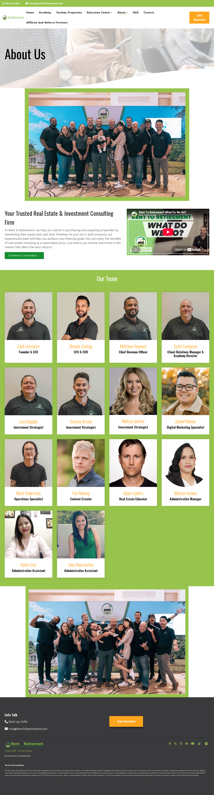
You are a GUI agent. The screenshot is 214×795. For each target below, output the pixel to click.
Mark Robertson (28, 493)
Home (30, 12)
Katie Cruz (28, 564)
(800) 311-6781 (18, 721)
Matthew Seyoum (133, 346)
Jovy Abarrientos (80, 564)
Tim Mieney (81, 493)
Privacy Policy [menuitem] (24, 750)
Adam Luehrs (133, 493)
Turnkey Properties (69, 12)
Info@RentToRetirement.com (46, 3)
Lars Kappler (28, 421)
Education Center (98, 12)
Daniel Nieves (185, 421)
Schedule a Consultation (23, 255)
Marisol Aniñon (185, 493)
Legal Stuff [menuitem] (10, 750)
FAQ (136, 12)
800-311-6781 (12, 3)
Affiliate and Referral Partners (47, 22)
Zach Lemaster (28, 346)
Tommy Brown (81, 421)
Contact (149, 12)
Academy (45, 12)
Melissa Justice (133, 421)
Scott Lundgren (185, 346)
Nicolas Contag (80, 346)
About (121, 12)
